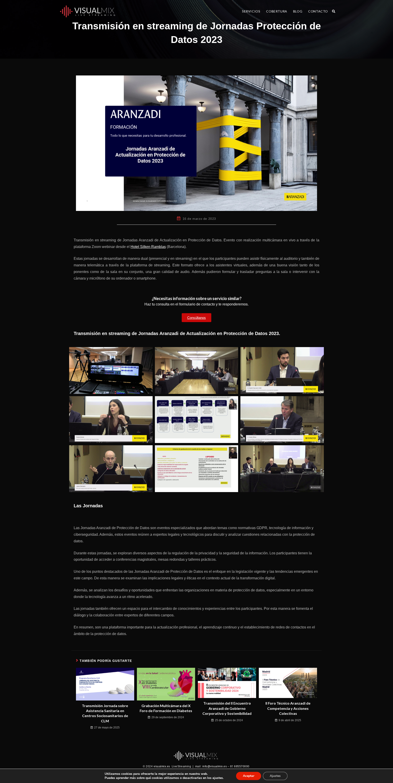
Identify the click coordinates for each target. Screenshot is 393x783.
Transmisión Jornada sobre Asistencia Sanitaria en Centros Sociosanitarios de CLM (105, 713)
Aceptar (248, 776)
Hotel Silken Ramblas (148, 247)
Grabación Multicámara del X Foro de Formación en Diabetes (166, 708)
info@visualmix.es (214, 766)
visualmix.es (162, 766)
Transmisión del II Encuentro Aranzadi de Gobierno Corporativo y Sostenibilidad (227, 708)
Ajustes (275, 776)
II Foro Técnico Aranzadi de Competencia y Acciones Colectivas (287, 708)
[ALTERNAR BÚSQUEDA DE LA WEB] (333, 11)
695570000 (242, 766)
